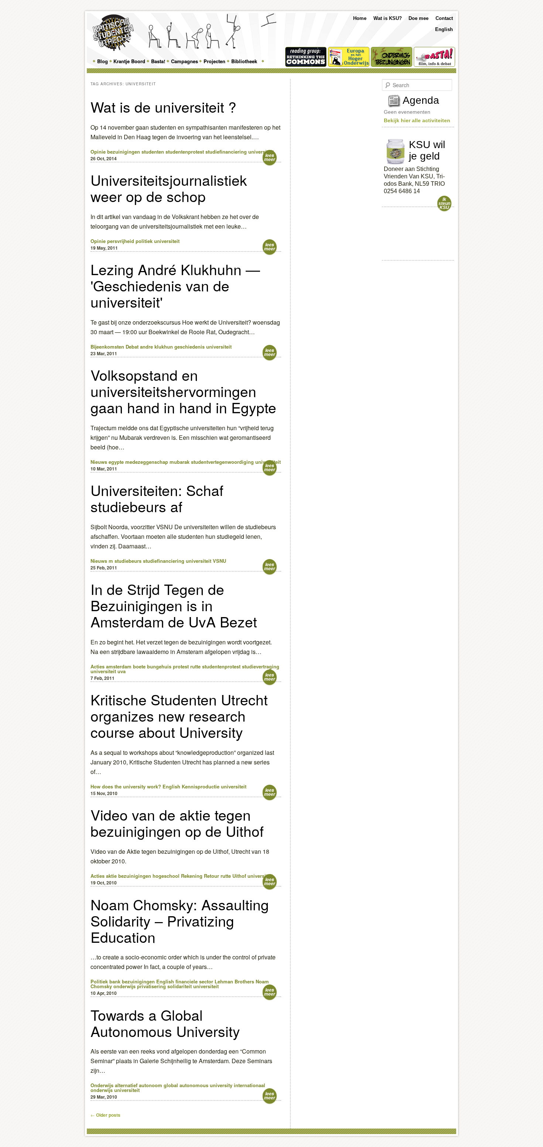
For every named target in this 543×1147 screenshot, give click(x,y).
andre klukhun (156, 346)
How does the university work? (125, 786)
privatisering (151, 986)
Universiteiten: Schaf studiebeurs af (156, 497)
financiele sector (194, 981)
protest (181, 666)
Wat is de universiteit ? (163, 106)
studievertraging (260, 666)
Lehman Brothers (234, 981)
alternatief (126, 1085)
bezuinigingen (123, 151)
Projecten (214, 61)
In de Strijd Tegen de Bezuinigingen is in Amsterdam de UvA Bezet (173, 604)
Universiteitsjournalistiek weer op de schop (168, 187)
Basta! (158, 61)
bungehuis (159, 666)
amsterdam (119, 666)
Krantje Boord (129, 61)
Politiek (99, 981)
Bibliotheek (244, 61)
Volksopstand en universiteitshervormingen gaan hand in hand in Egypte (183, 390)
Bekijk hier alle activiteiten (417, 120)
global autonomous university (198, 1085)
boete (139, 666)
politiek (144, 240)
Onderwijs (101, 1085)
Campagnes (184, 61)
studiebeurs (128, 560)
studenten (152, 151)
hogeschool (166, 875)
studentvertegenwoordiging (222, 461)
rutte (195, 666)
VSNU (219, 560)
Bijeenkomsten (107, 346)
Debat (132, 346)
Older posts (105, 1115)
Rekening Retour (200, 875)
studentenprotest (184, 151)
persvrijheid (120, 240)
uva (121, 671)
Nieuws (98, 461)
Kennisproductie (200, 786)
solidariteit (179, 986)
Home (359, 18)
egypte (116, 461)
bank (114, 981)
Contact (444, 18)
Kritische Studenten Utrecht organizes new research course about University (179, 715)
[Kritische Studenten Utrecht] (113, 32)
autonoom (150, 1085)
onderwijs (124, 986)
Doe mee (418, 18)
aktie (111, 875)
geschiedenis (189, 346)
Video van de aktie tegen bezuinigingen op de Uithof (177, 822)
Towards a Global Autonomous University (165, 1022)
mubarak (179, 461)
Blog (102, 61)
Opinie (98, 151)
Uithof (239, 875)
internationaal (249, 1085)
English (444, 29)
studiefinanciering (226, 151)
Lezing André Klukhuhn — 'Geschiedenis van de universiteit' (175, 285)
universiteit (261, 151)
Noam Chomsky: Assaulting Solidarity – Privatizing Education (179, 920)
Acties (97, 666)
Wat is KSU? (387, 18)
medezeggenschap (146, 461)
